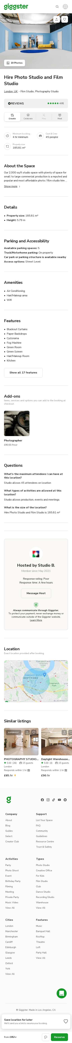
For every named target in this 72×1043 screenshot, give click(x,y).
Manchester (11, 931)
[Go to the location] (21, 741)
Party (8, 865)
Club (38, 886)
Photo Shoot (12, 870)
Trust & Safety (44, 846)
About (8, 820)
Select (8, 836)
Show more (10, 186)
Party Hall (41, 952)
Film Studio (42, 881)
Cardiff (9, 942)
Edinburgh (10, 947)
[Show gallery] (36, 41)
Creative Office (44, 870)
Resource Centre (45, 841)
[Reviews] (65, 799)
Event (8, 875)
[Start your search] (57, 6)
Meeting (9, 891)
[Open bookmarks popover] (64, 19)
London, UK (11, 91)
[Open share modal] (27, 732)
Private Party (12, 897)
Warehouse (42, 902)
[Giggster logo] (8, 799)
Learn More (36, 620)
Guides (9, 830)
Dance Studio (43, 891)
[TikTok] (53, 799)
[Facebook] (42, 799)
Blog (7, 825)
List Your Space (44, 820)
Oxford (9, 963)
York (7, 968)
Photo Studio (43, 865)
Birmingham (11, 936)
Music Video (11, 902)
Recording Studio (45, 897)
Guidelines (41, 836)
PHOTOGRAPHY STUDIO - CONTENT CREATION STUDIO (21, 759)
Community (42, 830)
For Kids (40, 875)
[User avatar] (65, 6)
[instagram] (48, 799)
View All (10, 907)
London (9, 926)
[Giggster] (16, 6)
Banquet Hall (43, 931)
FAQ (38, 825)
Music (39, 926)
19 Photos (16, 62)
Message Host (36, 593)
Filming (9, 886)
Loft (38, 947)
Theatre (40, 942)
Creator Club (12, 841)
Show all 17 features (23, 372)
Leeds (8, 958)
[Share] (56, 19)
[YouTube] (59, 799)
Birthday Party (12, 881)
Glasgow (10, 952)
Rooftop (40, 936)
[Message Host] (46, 1037)
